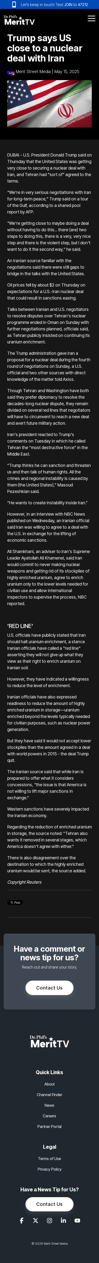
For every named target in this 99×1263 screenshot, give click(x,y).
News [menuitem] (49, 1105)
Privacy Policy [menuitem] (50, 1169)
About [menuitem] (49, 1084)
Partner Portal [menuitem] (49, 1126)
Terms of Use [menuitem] (49, 1158)
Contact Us (49, 988)
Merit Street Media (33, 71)
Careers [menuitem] (49, 1115)
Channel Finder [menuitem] (49, 1094)
